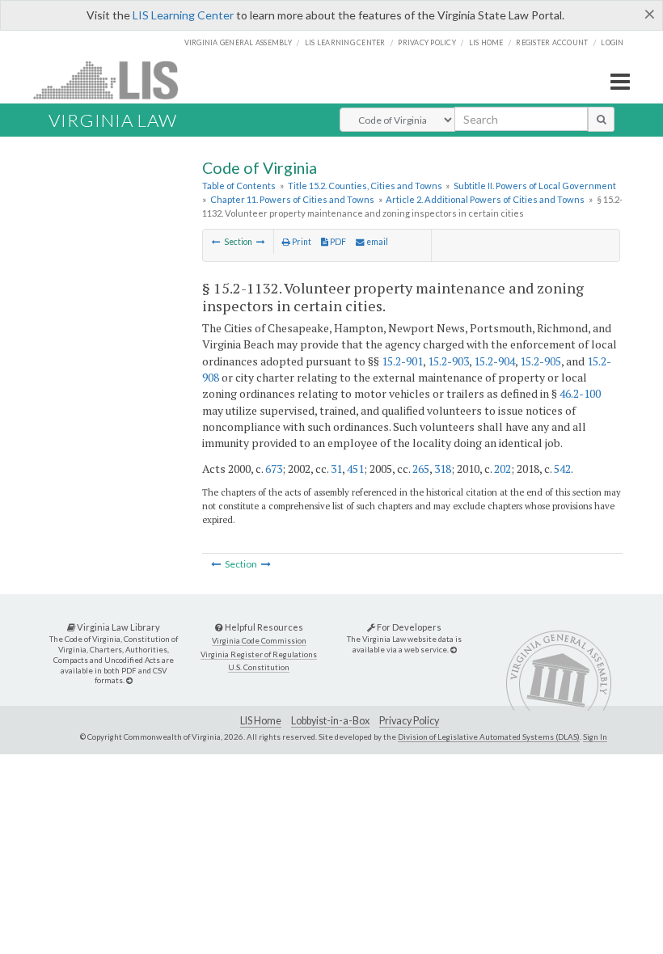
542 (562, 468)
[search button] (601, 119)
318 (442, 468)
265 (420, 468)
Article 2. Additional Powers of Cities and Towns (485, 199)
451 (355, 468)
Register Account (552, 42)
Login (612, 42)
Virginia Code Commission (259, 640)
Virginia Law (113, 120)
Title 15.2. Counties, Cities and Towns (365, 185)
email (376, 242)
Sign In (595, 736)
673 (273, 468)
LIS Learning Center (183, 15)
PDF (337, 242)
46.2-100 (580, 393)
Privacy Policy (427, 42)
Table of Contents (239, 185)
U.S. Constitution (258, 667)
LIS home (486, 42)
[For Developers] (453, 649)
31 (336, 468)
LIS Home (260, 721)
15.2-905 (540, 361)
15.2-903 (448, 361)
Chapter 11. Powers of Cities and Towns (292, 199)
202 (502, 468)
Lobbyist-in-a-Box (330, 721)
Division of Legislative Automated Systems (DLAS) (489, 736)
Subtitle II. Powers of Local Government (535, 185)
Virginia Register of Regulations (259, 654)
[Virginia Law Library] (129, 680)
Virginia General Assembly (238, 42)
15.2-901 (402, 361)
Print (300, 242)
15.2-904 (494, 361)
